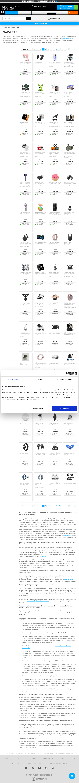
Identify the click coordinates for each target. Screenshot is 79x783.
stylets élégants (68, 535)
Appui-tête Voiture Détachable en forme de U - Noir (40, 64)
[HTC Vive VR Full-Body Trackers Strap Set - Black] (70, 480)
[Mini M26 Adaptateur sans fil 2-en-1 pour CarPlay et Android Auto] (70, 360)
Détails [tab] (39, 379)
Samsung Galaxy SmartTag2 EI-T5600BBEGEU (68, 243)
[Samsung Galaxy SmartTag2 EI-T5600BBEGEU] (70, 241)
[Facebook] (26, 768)
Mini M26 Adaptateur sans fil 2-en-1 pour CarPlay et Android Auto (70, 363)
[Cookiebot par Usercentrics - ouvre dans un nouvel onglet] (68, 373)
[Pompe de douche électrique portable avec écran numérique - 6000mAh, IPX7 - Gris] (70, 121)
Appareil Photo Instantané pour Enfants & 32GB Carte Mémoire (25, 64)
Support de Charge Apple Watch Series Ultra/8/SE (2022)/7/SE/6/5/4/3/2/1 (69, 333)
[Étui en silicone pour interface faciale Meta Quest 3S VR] (70, 450)
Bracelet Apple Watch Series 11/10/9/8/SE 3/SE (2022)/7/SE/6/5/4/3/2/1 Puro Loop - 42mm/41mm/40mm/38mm (70, 305)
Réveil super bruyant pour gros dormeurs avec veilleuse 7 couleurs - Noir (40, 243)
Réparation (52, 12)
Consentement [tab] (13, 379)
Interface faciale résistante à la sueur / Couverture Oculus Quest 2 (25, 303)
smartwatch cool (66, 38)
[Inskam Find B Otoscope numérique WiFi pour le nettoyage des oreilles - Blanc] (55, 91)
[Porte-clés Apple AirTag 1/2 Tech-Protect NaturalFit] (70, 211)
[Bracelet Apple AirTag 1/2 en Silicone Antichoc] (25, 450)
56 (70, 49)
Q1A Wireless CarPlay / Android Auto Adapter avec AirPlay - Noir (40, 273)
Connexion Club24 (40, 6)
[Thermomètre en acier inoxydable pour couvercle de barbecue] (40, 330)
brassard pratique (69, 579)
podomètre (43, 556)
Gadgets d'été (74, 12)
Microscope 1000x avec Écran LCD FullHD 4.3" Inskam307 (40, 423)
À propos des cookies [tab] (65, 379)
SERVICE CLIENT (31, 758)
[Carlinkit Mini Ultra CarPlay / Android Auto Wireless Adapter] (40, 181)
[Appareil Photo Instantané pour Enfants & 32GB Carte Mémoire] (25, 61)
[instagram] (53, 768)
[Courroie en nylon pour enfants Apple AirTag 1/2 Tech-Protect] (55, 241)
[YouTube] (46, 768)
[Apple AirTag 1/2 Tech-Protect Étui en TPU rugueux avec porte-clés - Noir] (55, 271)
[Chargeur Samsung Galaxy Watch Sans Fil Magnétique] (55, 300)
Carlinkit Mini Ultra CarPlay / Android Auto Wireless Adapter (39, 184)
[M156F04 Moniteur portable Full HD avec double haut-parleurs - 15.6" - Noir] (70, 91)
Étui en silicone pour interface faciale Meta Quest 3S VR (69, 453)
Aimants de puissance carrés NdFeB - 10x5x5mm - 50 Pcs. (24, 363)
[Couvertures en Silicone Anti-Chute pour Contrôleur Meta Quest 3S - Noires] (40, 450)
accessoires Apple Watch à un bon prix (38, 601)
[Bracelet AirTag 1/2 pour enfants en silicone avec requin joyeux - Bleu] (25, 480)
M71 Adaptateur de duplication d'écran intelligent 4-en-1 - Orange (25, 124)
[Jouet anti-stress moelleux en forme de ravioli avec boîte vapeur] (55, 181)
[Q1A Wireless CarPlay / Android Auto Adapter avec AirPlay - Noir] (40, 271)
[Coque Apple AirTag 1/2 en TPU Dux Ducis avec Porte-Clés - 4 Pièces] (25, 271)
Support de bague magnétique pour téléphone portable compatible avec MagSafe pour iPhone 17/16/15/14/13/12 (40, 365)
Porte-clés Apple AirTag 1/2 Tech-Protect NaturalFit (69, 213)
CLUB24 (63, 758)
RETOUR (18, 758)
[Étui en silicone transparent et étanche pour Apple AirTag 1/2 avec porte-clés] (25, 330)
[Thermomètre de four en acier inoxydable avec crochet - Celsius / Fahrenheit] (70, 420)
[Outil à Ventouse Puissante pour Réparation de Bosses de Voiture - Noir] (40, 121)
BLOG (73, 758)
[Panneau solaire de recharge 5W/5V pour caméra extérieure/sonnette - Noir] (55, 121)
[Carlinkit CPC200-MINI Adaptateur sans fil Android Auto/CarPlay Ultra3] (70, 181)
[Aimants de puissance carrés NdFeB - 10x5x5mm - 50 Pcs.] (25, 360)
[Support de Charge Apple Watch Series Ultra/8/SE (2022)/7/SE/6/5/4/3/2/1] (70, 330)
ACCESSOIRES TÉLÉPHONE (24, 12)
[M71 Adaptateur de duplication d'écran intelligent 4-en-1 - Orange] (25, 121)
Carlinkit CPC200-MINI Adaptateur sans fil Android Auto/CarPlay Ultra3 (70, 184)
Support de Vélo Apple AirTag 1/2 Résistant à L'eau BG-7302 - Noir (54, 423)
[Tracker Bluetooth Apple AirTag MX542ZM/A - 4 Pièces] (55, 360)
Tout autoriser (64, 408)
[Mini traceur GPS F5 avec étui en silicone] (25, 420)
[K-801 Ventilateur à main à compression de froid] (25, 211)
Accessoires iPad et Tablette (39, 12)
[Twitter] (33, 768)
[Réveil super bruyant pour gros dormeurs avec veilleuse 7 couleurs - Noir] (40, 241)
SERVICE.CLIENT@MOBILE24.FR (64, 753)
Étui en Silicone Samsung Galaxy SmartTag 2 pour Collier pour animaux (54, 333)
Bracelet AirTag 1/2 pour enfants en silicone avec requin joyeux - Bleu (25, 483)
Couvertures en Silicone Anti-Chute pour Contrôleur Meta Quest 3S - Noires (40, 453)
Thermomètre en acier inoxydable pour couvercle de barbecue (40, 333)
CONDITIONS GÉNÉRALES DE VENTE (58, 763)
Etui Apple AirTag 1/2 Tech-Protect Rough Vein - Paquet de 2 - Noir (55, 453)
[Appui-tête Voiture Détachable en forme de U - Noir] (40, 61)
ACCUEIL (6, 758)
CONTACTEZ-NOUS (16, 763)
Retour (5, 27)
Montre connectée (62, 12)
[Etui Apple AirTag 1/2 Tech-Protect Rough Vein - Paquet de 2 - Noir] (55, 450)
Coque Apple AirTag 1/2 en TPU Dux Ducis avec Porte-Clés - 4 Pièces (25, 273)
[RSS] (39, 768)
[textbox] (16, 18)
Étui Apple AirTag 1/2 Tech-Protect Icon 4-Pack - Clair (55, 483)
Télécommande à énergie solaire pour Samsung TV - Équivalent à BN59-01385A (55, 213)
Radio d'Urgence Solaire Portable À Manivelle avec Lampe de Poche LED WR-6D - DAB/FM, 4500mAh (69, 155)
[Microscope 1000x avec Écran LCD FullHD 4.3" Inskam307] (40, 420)
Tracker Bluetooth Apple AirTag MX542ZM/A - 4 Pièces (54, 363)
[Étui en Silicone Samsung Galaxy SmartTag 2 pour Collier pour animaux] (55, 330)
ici (56, 1)
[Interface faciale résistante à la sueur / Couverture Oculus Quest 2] (25, 300)
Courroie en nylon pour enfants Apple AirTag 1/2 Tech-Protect (54, 243)
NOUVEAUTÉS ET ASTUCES (35, 763)
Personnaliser (38, 408)
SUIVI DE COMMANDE (48, 758)
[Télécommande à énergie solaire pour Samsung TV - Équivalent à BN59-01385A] (55, 211)
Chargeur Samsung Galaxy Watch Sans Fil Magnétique (55, 303)
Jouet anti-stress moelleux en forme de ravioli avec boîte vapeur (55, 184)
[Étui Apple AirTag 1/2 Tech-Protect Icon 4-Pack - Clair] (55, 480)
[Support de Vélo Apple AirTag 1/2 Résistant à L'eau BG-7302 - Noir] (55, 420)
